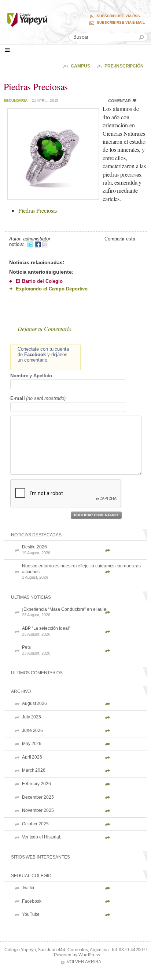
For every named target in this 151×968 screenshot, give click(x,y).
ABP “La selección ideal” (46, 631)
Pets (36, 650)
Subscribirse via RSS (118, 16)
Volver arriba (84, 961)
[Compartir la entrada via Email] (45, 244)
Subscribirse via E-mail (121, 22)
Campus (80, 66)
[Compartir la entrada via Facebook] (38, 244)
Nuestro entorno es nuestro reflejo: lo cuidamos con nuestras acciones (81, 571)
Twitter (28, 887)
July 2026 (31, 717)
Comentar (119, 101)
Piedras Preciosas (38, 210)
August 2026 (34, 703)
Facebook (31, 901)
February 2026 (36, 783)
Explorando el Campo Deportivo (52, 289)
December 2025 (38, 797)
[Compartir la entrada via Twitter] (30, 244)
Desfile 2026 (36, 549)
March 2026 (33, 770)
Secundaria (15, 101)
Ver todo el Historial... (42, 837)
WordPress (89, 954)
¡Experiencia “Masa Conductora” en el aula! (64, 612)
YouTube (31, 914)
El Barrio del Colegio (39, 281)
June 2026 (32, 730)
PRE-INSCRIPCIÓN (124, 66)
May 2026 (31, 743)
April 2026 (32, 757)
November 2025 (38, 810)
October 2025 (35, 823)
